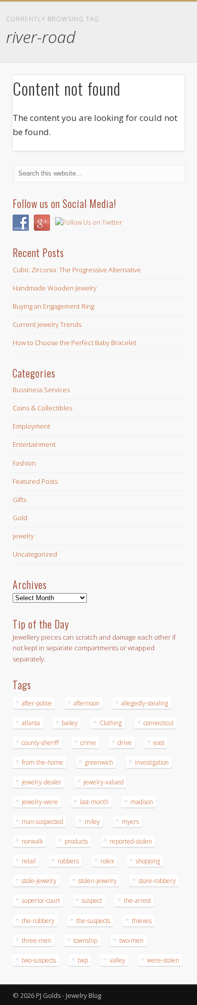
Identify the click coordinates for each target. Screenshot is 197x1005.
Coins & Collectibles (42, 407)
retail (29, 861)
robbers (68, 861)
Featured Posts (35, 481)
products (76, 841)
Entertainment (34, 444)
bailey (70, 723)
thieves (142, 920)
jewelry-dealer (42, 782)
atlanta (31, 723)
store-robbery (157, 880)
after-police (37, 703)
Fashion (24, 463)
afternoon (87, 703)
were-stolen (163, 960)
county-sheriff (40, 742)
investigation (152, 762)
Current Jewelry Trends (47, 324)
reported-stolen (131, 841)
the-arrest (137, 900)
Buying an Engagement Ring (53, 306)
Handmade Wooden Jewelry (54, 287)
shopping (148, 861)
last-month (94, 802)
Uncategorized (35, 554)
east (159, 742)
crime (88, 742)
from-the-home (42, 762)
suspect (92, 900)
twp (83, 960)
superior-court (41, 900)
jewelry (23, 535)
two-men (131, 940)
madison (141, 802)
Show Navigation (159, 90)
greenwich (99, 762)
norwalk (32, 841)
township (85, 940)
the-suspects (93, 920)
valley (117, 960)
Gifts (19, 499)
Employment (31, 426)
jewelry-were (40, 802)
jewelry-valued (103, 782)
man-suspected (42, 821)
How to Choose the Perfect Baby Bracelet (74, 342)
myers (130, 821)
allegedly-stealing (144, 703)
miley (92, 821)
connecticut (158, 723)
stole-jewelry (39, 880)
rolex (107, 861)
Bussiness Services (41, 389)
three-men (37, 940)
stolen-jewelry (97, 880)
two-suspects (39, 960)
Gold (20, 517)
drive (125, 742)
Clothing (111, 723)
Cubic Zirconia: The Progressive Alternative (77, 269)
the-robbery (38, 920)
